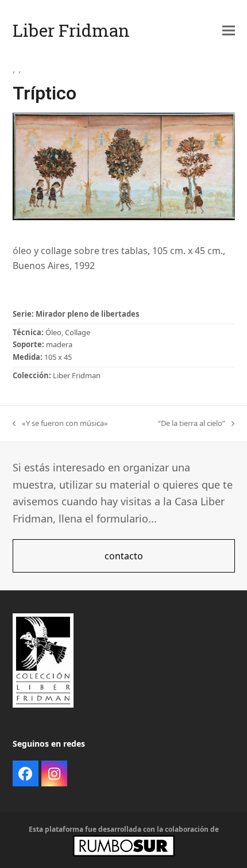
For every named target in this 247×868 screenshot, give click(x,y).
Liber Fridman (71, 30)
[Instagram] (54, 773)
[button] (228, 30)
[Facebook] (25, 773)
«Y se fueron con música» (60, 422)
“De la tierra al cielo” (191, 422)
